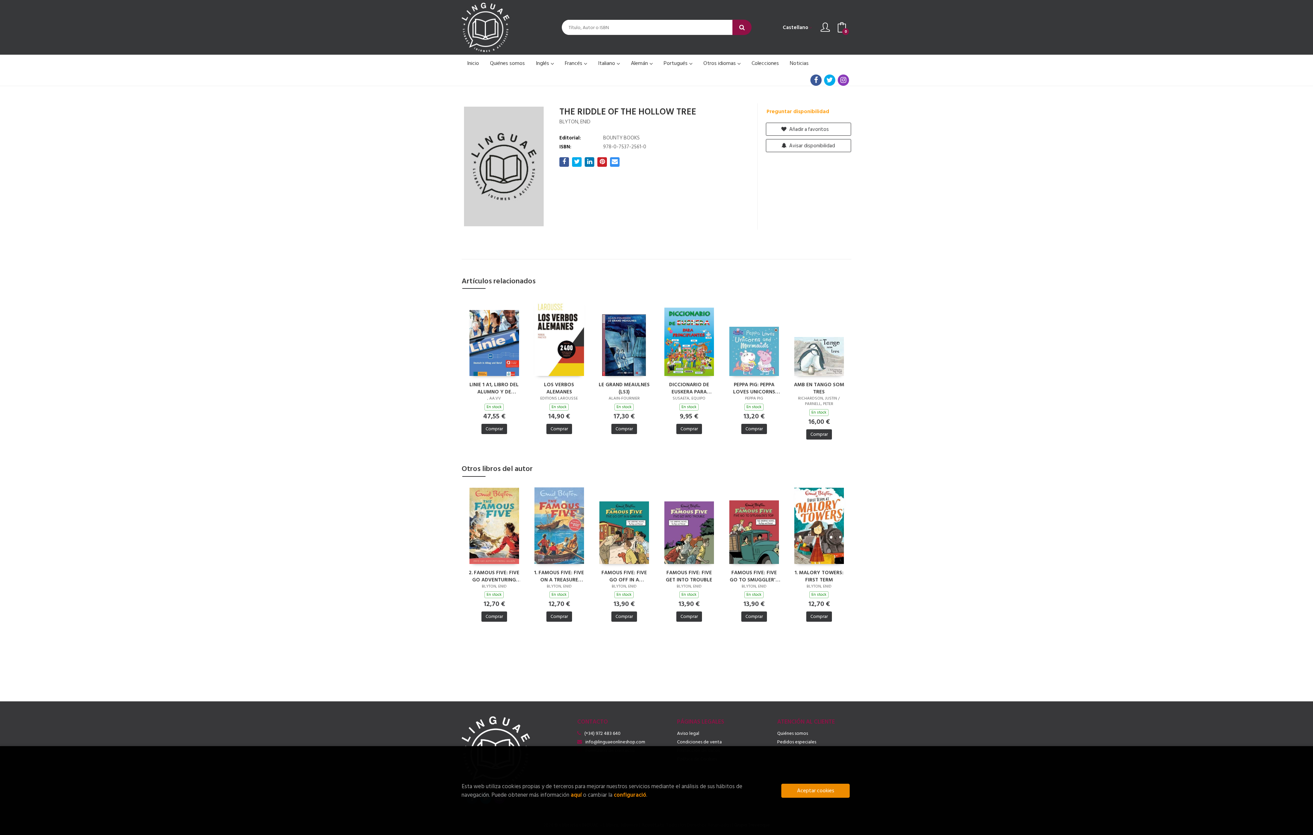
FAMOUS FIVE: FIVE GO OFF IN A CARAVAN (624, 576)
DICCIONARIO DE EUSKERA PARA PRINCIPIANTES (689, 388)
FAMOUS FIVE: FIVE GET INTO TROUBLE (689, 576)
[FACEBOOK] (816, 80)
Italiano (607, 63)
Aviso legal (688, 733)
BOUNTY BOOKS (621, 138)
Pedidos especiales (796, 742)
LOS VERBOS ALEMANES (559, 388)
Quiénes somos (792, 733)
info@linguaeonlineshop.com (615, 742)
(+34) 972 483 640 (602, 733)
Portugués (676, 63)
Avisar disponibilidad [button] (811, 146)
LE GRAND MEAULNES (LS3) (624, 388)
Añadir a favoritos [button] (808, 129)
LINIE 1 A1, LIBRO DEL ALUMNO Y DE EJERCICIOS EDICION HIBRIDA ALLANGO (494, 388)
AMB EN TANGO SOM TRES (819, 388)
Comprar (494, 429)
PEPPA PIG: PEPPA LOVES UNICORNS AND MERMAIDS (754, 388)
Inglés (543, 63)
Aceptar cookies (815, 790)
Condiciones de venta (699, 742)
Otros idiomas (720, 63)
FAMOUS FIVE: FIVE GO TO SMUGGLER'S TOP (754, 576)
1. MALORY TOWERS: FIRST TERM (819, 576)
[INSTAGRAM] (843, 80)
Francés (574, 63)
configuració (630, 794)
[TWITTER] (829, 80)
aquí (576, 794)
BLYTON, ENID (575, 122)
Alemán (640, 63)
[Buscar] (742, 27)
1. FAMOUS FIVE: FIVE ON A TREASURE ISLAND (559, 576)
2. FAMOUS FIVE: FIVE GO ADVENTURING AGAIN (494, 576)
